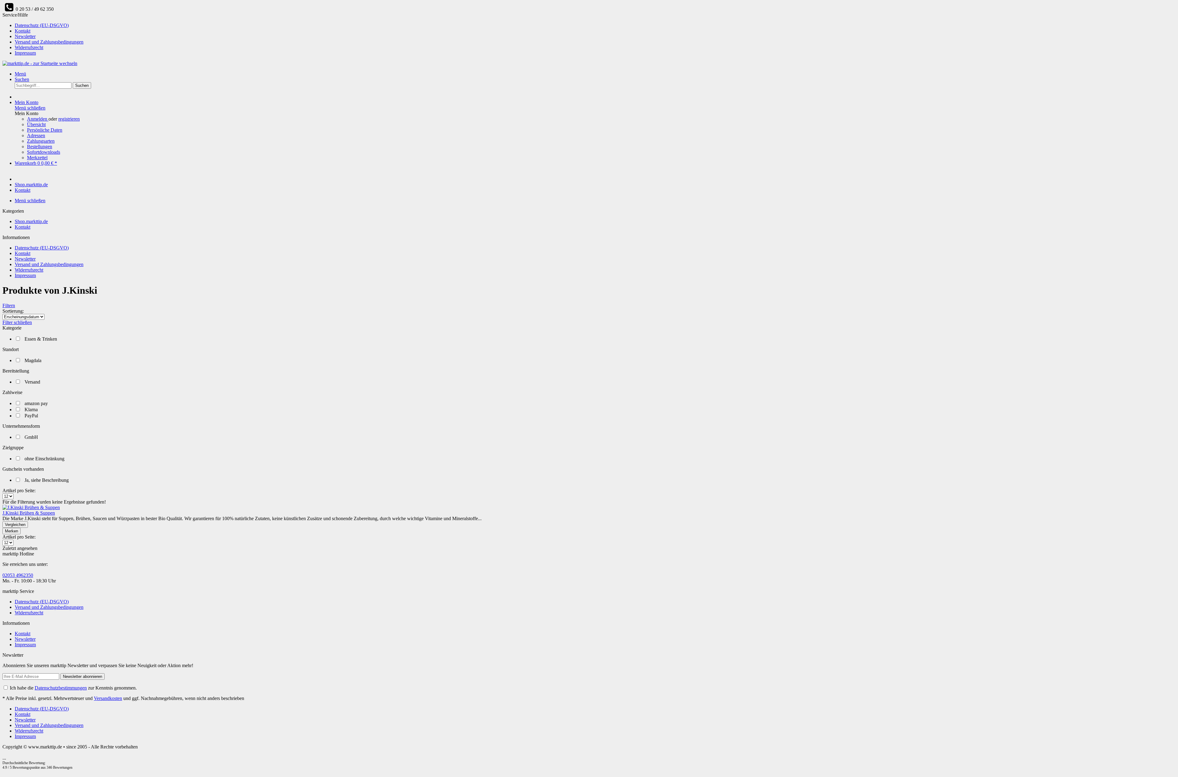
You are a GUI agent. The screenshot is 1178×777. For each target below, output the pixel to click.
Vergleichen (15, 524)
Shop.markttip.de (31, 221)
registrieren (69, 119)
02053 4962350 (17, 575)
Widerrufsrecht (29, 47)
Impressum (25, 53)
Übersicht (36, 124)
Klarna (31, 409)
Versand (32, 382)
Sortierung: (13, 311)
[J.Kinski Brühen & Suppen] (31, 507)
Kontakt (22, 30)
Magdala (33, 360)
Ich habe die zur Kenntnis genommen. (73, 687)
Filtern (8, 305)
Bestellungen (39, 146)
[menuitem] (595, 25)
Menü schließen (30, 107)
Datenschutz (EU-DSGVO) (42, 25)
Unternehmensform (21, 426)
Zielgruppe (13, 447)
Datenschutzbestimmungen (61, 687)
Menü (20, 73)
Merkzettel (37, 157)
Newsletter (25, 36)
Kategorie (11, 328)
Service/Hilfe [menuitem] (42, 34)
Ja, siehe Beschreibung (47, 480)
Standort (10, 349)
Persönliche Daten (44, 130)
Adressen (36, 135)
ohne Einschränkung (44, 458)
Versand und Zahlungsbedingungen (49, 41)
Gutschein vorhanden (23, 469)
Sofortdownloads (43, 152)
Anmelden (37, 119)
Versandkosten (108, 698)
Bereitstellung (15, 370)
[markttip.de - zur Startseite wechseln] (39, 63)
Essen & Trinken (41, 339)
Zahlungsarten (41, 141)
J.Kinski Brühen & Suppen (28, 513)
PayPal (31, 415)
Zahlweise (12, 392)
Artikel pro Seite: (19, 490)
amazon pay (36, 403)
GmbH (31, 437)
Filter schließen (17, 322)
